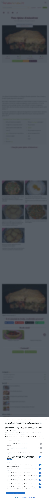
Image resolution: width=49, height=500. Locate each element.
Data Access (24, 497)
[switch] (40, 444)
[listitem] (24, 441)
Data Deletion (17, 497)
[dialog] (24, 458)
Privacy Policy (32, 497)
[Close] (46, 419)
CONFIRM (15, 493)
